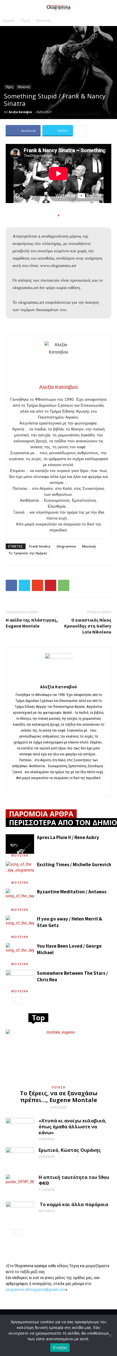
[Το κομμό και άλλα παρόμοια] (20, 1211)
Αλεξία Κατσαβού (20, 112)
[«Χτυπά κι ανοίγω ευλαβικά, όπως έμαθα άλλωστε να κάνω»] (20, 1128)
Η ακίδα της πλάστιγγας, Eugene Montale (32, 623)
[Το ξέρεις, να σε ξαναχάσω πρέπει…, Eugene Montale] (58, 1055)
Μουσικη (19, 855)
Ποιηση (58, 1087)
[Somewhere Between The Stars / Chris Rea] (20, 979)
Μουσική (43, 20)
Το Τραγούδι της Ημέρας (27, 553)
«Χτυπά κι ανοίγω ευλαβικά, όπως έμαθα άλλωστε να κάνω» (72, 1127)
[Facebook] (58, 787)
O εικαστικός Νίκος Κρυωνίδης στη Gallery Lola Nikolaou (87, 626)
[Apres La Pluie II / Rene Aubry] (20, 844)
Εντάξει (60, 1347)
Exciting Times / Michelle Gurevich (74, 864)
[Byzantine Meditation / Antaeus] (20, 898)
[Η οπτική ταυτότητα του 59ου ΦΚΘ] (20, 1184)
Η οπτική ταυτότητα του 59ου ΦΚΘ (74, 1180)
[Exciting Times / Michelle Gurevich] (20, 871)
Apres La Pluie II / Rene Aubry (68, 837)
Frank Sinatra (39, 546)
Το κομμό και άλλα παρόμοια (73, 1204)
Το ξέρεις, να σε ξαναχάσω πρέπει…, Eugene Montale (58, 1096)
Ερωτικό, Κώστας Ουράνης (70, 1150)
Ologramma (66, 546)
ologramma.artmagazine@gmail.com (36, 1289)
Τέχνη (25, 20)
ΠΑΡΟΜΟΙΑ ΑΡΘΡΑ (41, 813)
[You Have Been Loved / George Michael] (20, 952)
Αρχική (8, 20)
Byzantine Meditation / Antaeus (71, 892)
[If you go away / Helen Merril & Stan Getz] (20, 925)
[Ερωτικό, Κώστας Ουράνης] (20, 1157)
